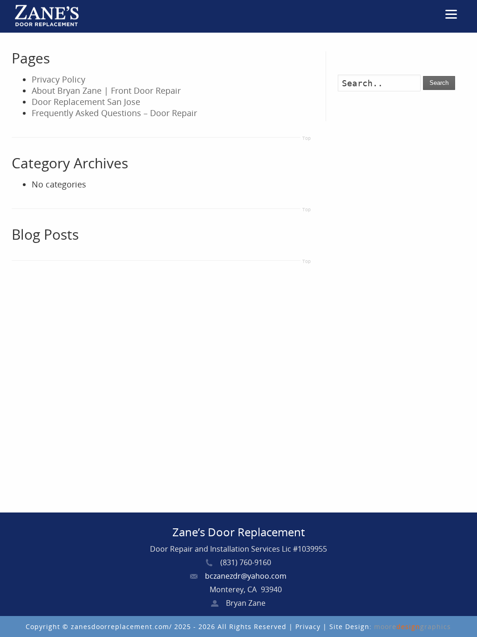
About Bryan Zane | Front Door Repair (106, 90)
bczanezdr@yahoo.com (245, 576)
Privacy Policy (58, 79)
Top (306, 138)
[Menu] (451, 14)
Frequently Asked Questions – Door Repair (114, 112)
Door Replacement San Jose (86, 101)
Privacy (309, 626)
